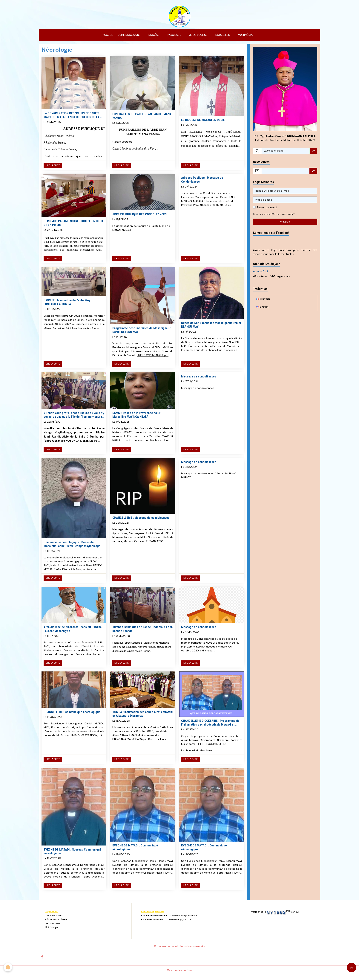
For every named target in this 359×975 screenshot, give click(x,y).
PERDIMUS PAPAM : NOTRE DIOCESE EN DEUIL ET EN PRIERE (74, 223)
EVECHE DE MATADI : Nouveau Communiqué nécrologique (72, 851)
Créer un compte (261, 214)
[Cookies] (8, 967)
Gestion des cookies (179, 970)
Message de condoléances (198, 376)
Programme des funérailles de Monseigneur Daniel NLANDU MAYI (141, 330)
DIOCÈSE (154, 34)
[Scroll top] (351, 967)
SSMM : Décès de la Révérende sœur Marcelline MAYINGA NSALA (136, 414)
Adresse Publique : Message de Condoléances (202, 179)
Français (264, 298)
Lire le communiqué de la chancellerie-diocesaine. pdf (211, 350)
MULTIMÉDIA (245, 34)
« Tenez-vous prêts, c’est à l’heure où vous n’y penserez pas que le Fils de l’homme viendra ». (74, 414)
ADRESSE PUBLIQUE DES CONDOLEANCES (139, 214)
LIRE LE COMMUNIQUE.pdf (152, 355)
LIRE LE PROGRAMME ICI (211, 744)
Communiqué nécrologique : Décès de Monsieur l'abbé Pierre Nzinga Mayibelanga (72, 544)
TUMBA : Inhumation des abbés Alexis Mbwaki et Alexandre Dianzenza (142, 713)
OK (313, 151)
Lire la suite (53, 165)
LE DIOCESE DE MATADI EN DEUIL (203, 120)
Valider (285, 221)
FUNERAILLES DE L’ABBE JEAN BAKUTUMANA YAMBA (141, 116)
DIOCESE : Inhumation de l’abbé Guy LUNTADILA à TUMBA (67, 302)
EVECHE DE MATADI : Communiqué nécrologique (135, 847)
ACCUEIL (107, 34)
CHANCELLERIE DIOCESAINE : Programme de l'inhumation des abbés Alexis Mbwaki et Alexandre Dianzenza (210, 722)
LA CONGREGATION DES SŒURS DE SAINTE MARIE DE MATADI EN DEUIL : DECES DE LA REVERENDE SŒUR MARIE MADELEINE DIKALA (73, 115)
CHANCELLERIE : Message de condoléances (140, 518)
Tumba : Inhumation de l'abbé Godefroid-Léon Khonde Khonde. (142, 629)
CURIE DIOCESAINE (129, 34)
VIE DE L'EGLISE (198, 34)
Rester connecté (267, 207)
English (264, 306)
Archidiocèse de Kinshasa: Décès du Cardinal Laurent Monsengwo (73, 629)
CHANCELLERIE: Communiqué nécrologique (72, 712)
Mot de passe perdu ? (283, 214)
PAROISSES (174, 34)
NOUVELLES (223, 34)
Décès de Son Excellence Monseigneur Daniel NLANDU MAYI (211, 324)
